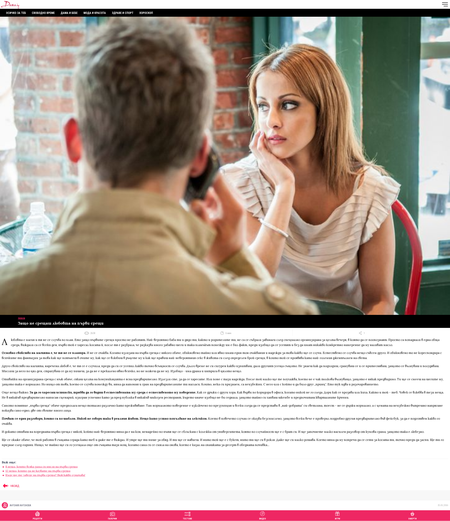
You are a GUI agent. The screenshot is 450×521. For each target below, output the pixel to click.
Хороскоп (146, 13)
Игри (337, 518)
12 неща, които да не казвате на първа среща (37, 471)
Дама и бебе (69, 13)
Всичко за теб (16, 13)
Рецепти (37, 518)
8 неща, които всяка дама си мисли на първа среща (41, 466)
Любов (21, 318)
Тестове (187, 518)
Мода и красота (94, 13)
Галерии (112, 518)
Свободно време (43, 13)
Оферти (412, 518)
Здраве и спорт (122, 13)
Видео (262, 518)
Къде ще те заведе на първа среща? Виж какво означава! (45, 475)
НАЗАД (14, 486)
